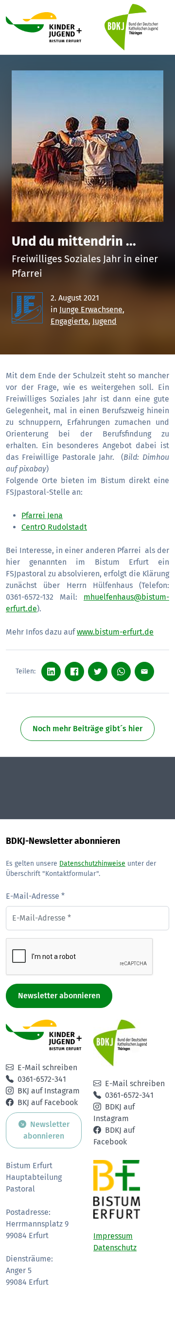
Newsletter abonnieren (59, 995)
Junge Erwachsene (90, 309)
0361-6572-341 (42, 1079)
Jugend (104, 321)
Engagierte (69, 321)
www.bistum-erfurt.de (115, 632)
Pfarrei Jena (42, 515)
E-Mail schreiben (47, 1067)
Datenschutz (115, 1247)
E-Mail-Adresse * (35, 896)
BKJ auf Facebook (48, 1102)
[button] (87, 27)
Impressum (113, 1236)
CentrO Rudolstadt (54, 527)
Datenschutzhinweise (92, 863)
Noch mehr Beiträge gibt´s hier (87, 728)
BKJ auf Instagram (49, 1090)
